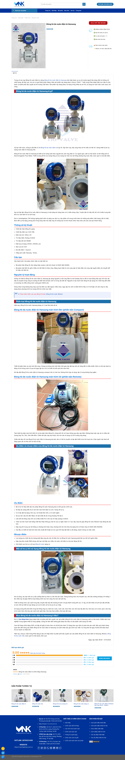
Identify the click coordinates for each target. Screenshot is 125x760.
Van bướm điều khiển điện (98, 722)
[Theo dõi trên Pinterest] (51, 748)
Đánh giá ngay (104, 658)
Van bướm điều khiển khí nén (99, 725)
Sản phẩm (60, 10)
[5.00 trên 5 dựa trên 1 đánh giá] (67, 29)
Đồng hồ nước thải (37, 704)
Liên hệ (72, 10)
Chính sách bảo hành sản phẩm (74, 740)
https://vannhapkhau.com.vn (23, 747)
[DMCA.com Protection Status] (94, 741)
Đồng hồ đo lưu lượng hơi (60, 704)
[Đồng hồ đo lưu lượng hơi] (62, 695)
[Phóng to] (13, 66)
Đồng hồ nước (35, 17)
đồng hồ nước (39, 544)
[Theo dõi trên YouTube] (57, 748)
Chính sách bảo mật (71, 731)
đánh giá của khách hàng (37, 653)
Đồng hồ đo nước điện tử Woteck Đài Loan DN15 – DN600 (103, 704)
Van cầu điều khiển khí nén (98, 737)
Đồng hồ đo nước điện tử (18, 704)
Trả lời (14, 674)
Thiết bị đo (27, 17)
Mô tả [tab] (15, 73)
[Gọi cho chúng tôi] (48, 748)
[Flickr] (60, 748)
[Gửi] (83, 4)
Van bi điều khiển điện (97, 728)
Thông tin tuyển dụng (71, 734)
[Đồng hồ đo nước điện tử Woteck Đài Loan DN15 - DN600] (104, 695)
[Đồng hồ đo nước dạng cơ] (83, 695)
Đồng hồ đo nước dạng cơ (81, 704)
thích (20, 674)
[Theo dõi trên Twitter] (41, 748)
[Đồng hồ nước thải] (41, 695)
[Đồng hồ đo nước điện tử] (21, 695)
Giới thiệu (54, 10)
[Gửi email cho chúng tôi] (45, 748)
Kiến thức (66, 10)
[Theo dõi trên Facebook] (38, 748)
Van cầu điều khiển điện (97, 734)
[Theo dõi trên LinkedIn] (54, 748)
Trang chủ (47, 10)
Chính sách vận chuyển (71, 737)
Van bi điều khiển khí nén (98, 731)
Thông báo (78, 10)
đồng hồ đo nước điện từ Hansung (55, 80)
